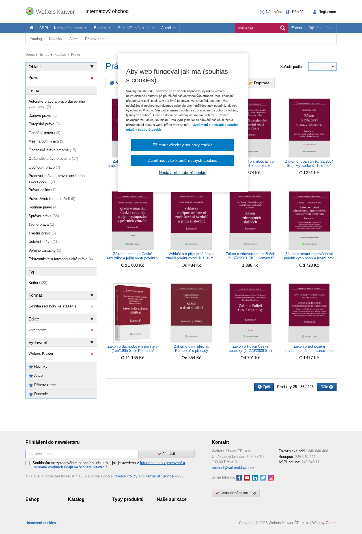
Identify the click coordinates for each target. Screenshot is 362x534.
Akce (73, 39)
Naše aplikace (172, 499)
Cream (331, 523)
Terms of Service (160, 476)
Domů (30, 55)
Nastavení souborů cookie (182, 172)
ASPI (43, 28)
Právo (75, 55)
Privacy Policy (125, 476)
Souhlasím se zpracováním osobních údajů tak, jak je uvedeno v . (109, 465)
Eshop (296, 28)
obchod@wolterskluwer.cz (233, 468)
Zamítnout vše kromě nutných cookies (182, 160)
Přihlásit (168, 454)
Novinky (55, 39)
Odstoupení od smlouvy (237, 493)
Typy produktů (128, 499)
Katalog (35, 39)
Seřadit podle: (292, 66)
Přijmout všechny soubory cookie (183, 145)
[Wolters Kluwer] (53, 11)
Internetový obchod (107, 11)
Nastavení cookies (40, 523)
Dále (325, 387)
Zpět (266, 387)
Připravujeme (96, 39)
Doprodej (262, 83)
